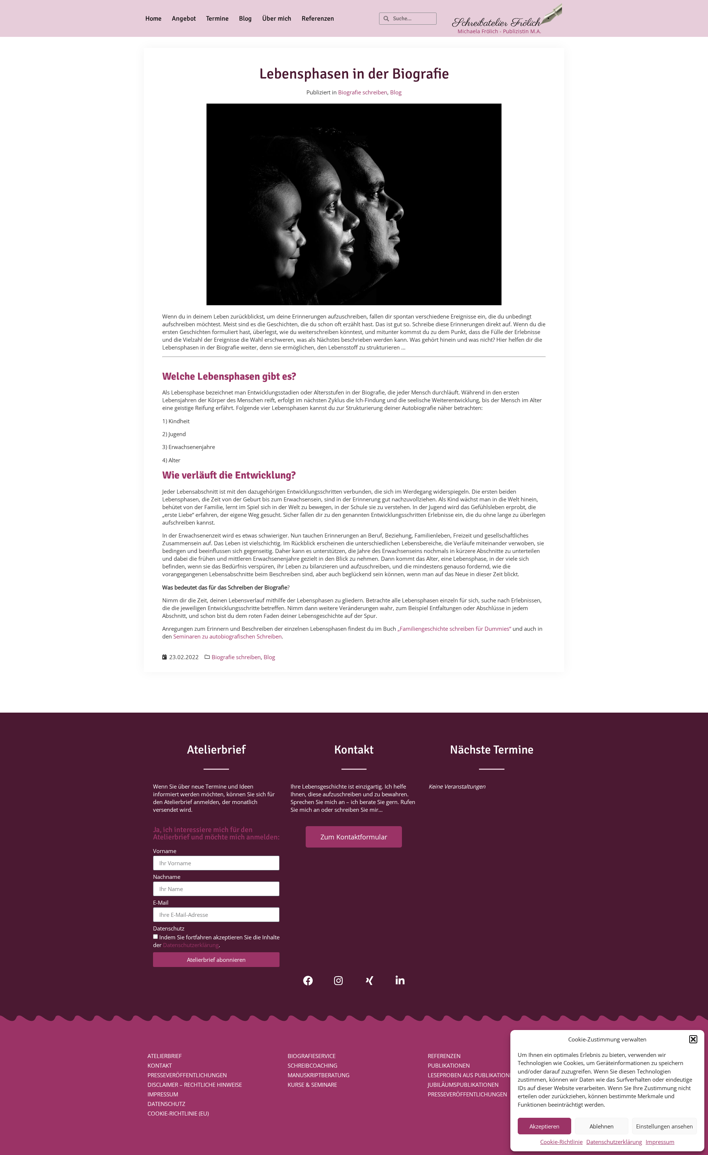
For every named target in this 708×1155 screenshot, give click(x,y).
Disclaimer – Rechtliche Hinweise (195, 1084)
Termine (217, 18)
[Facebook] (308, 980)
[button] (693, 1039)
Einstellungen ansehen (664, 1126)
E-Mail (161, 903)
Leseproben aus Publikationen (472, 1075)
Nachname (166, 877)
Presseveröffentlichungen (187, 1075)
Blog (245, 18)
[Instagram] (339, 980)
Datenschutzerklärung (614, 1141)
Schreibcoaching (312, 1065)
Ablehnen (602, 1126)
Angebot (184, 18)
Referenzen (318, 18)
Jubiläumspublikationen (463, 1084)
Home (153, 18)
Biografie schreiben (362, 92)
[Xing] (369, 980)
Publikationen (449, 1065)
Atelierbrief (165, 1056)
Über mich (276, 18)
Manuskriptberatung (319, 1075)
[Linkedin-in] (400, 980)
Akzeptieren (544, 1126)
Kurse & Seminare (312, 1084)
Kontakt (160, 1065)
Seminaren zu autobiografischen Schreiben (227, 636)
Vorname (164, 851)
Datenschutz (168, 929)
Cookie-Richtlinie (561, 1141)
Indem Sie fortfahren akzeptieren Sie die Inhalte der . (216, 941)
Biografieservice (312, 1056)
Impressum (660, 1141)
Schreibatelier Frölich (496, 23)
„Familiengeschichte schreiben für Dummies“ (454, 628)
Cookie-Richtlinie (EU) (178, 1113)
